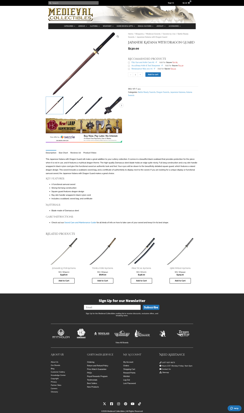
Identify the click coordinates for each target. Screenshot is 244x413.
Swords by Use (169, 34)
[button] (118, 36)
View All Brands (122, 342)
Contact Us (166, 369)
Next (121, 105)
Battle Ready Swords (147, 92)
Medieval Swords (153, 34)
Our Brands (55, 365)
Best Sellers (92, 383)
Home (130, 34)
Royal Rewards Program (97, 376)
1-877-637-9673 (168, 362)
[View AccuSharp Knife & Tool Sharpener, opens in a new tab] (162, 65)
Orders (126, 365)
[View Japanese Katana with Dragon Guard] (54, 105)
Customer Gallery (58, 372)
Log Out (126, 380)
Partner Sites (56, 385)
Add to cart (153, 74)
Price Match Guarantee (96, 369)
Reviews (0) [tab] (75, 153)
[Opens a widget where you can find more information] (234, 408)
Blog (52, 369)
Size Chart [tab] (63, 153)
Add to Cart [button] (64, 281)
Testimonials (92, 380)
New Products (93, 387)
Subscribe (151, 307)
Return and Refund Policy (97, 365)
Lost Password (129, 383)
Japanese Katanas (177, 92)
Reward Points (129, 373)
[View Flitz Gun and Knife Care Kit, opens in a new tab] (156, 62)
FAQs (89, 373)
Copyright (55, 378)
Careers (54, 388)
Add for (168, 62)
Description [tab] (51, 153)
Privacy (54, 382)
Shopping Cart (129, 369)
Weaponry (139, 34)
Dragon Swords (162, 92)
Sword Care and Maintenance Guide (80, 222)
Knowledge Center (58, 375)
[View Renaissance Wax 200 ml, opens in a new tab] (154, 68)
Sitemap (165, 372)
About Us (54, 362)
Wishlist (126, 376)
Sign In (171, 3)
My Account (128, 362)
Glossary (54, 392)
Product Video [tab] (89, 153)
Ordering (90, 362)
